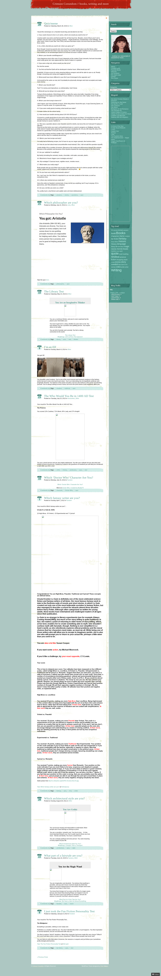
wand (71, 904)
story (123, 262)
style (73, 848)
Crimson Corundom (38, 966)
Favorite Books (116, 70)
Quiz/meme (51, 23)
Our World (114, 107)
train (122, 264)
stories (118, 262)
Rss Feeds (114, 78)
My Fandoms (115, 73)
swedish (114, 264)
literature (121, 246)
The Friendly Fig (116, 110)
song (112, 262)
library (58, 339)
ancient (115, 230)
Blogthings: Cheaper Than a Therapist (70, 845)
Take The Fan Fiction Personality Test (49, 944)
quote (115, 253)
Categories (113, 87)
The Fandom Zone (117, 136)
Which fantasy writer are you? (62, 498)
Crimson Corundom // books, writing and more (81, 3)
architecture (60, 848)
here (47, 280)
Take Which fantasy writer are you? (48, 787)
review (115, 256)
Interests (114, 71)
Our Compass (115, 105)
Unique (122, 293)
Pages (112, 293)
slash (126, 260)
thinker (76, 339)
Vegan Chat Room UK (118, 141)
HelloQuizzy (65, 787)
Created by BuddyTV (77, 488)
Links (69, 205)
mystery (113, 251)
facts (122, 236)
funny (112, 241)
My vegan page (116, 75)
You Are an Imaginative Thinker (70, 302)
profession (73, 470)
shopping (119, 260)
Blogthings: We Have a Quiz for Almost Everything (70, 901)
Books (120, 233)
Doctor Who (66, 488)
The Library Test (54, 291)
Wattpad (113, 143)
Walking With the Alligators (119, 117)
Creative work (115, 68)
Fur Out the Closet (117, 104)
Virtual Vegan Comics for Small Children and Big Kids (121, 114)
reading (125, 254)
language (121, 244)
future (116, 241)
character (59, 490)
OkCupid (65, 944)
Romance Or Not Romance (119, 109)
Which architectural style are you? (64, 798)
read (120, 254)
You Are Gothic (70, 809)
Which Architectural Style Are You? (70, 844)
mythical (67, 388)
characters (115, 236)
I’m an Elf (50, 347)
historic (122, 241)
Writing (116, 270)
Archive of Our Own (117, 126)
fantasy (58, 791)
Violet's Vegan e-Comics (119, 112)
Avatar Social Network (118, 128)
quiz (82, 195)
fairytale (59, 904)
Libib (112, 134)
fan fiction (59, 948)
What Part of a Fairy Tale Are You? (70, 899)
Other (71, 26)
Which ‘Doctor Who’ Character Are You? (68, 477)
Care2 (113, 129)
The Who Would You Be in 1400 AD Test (69, 396)
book (113, 233)
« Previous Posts (42, 957)
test (70, 339)
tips (120, 264)
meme (67, 195)
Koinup (113, 133)
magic (126, 246)
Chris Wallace (104, 966)
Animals (120, 230)
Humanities (71, 398)
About (113, 67)
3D (112, 230)
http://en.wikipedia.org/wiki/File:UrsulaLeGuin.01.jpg (64, 780)
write (123, 267)
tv (125, 264)
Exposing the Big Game (118, 102)
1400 (58, 470)
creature (59, 388)
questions (75, 195)
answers (59, 195)
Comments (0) (45, 195)
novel (118, 251)
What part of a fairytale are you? (63, 855)
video (118, 267)
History (65, 470)
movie (119, 249)
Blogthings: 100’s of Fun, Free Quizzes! (70, 337)
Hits (117, 293)
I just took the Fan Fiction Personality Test (69, 911)
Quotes (113, 76)
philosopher (60, 284)
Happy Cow (115, 131)
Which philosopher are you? (61, 202)
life (117, 246)
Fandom (69, 480)
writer (76, 791)
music (125, 249)
